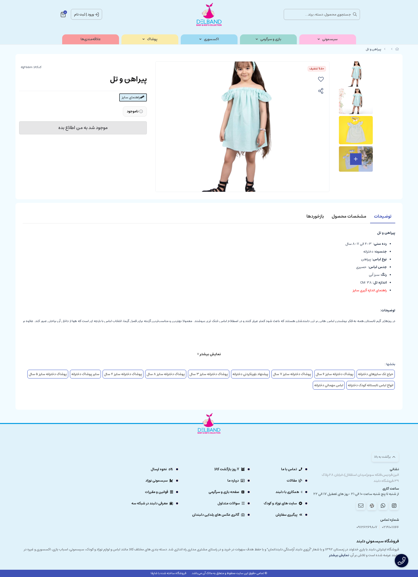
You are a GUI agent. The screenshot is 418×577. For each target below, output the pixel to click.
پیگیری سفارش (286, 514)
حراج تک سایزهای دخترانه (375, 374)
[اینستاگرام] (394, 505)
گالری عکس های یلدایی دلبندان (215, 514)
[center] (355, 14)
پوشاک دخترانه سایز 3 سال (208, 374)
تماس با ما (289, 469)
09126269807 (367, 527)
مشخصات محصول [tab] (349, 216)
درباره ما (233, 480)
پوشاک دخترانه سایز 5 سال (48, 374)
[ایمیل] (361, 505)
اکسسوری (211, 39)
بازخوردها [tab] (315, 216)
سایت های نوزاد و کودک (280, 503)
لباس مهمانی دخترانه (328, 385)
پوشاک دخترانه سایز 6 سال (334, 374)
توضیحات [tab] (382, 216)
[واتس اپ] (383, 505)
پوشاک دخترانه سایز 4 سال (123, 374)
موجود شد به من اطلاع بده (83, 128)
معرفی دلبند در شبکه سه (149, 503)
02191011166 (390, 527)
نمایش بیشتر (210, 354)
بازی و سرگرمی (270, 39)
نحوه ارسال (159, 469)
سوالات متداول (228, 503)
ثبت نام (79, 14)
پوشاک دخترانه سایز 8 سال (166, 374)
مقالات (292, 480)
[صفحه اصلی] (397, 49)
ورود (91, 14)
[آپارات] (372, 505)
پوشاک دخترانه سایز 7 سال (292, 374)
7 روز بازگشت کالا (226, 469)
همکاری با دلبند (287, 492)
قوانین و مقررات (156, 492)
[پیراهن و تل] (209, 436)
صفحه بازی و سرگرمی (224, 492)
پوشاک (152, 39)
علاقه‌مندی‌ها (91, 39)
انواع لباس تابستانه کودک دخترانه (370, 385)
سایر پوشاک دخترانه (85, 374)
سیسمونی (329, 39)
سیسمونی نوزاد (156, 480)
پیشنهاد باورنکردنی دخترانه (250, 374)
